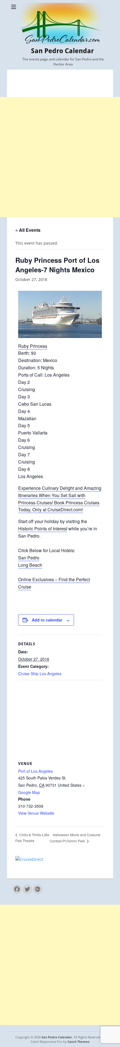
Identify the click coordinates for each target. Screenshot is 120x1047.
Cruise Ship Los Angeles (39, 673)
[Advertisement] (60, 157)
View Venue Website (36, 813)
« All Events (27, 230)
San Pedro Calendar (62, 51)
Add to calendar (47, 620)
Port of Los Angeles (35, 771)
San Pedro (28, 557)
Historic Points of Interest (42, 528)
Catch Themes (78, 1041)
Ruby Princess (32, 346)
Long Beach (30, 565)
